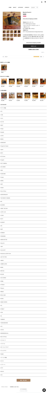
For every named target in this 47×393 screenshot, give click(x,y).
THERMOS (2, 319)
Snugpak (2, 159)
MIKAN (1, 267)
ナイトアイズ (2, 343)
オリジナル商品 (3, 107)
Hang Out (2, 243)
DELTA (1, 218)
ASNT (1, 184)
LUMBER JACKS (3, 263)
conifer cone (3, 211)
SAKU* (1, 125)
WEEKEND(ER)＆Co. (4, 333)
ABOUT (14, 7)
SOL (1, 305)
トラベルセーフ (3, 340)
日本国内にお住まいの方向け (33, 49)
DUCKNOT (2, 222)
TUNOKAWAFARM (4, 322)
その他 (1, 114)
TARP (1, 246)
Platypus (2, 288)
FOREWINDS (3, 236)
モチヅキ (2, 360)
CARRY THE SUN (3, 208)
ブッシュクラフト (3, 350)
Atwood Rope (3, 191)
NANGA (1, 139)
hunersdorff (2, 250)
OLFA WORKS (3, 277)
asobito (2, 135)
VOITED (2, 329)
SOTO (1, 367)
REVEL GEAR (3, 295)
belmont (2, 371)
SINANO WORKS (3, 302)
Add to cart (33, 46)
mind (1, 374)
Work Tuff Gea (3, 336)
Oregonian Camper (4, 146)
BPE (1, 201)
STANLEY (2, 308)
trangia (1, 128)
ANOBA (1, 180)
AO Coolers (2, 156)
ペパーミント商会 (3, 357)
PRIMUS (2, 291)
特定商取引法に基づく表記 (14, 386)
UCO (1, 326)
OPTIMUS (2, 284)
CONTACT (27, 7)
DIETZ (1, 152)
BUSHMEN (2, 204)
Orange (2, 177)
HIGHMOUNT (3, 142)
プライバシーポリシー (4, 386)
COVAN (1, 215)
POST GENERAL (3, 163)
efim (1, 225)
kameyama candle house (5, 253)
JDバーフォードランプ (4, 347)
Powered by (22, 390)
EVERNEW (2, 232)
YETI (1, 111)
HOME (10, 7)
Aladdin (2, 187)
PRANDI (2, 354)
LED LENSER (3, 166)
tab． (1, 315)
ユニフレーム (2, 364)
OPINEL (1, 281)
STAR (1, 312)
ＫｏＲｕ (1, 118)
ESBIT (1, 229)
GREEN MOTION (3, 239)
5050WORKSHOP (4, 194)
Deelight (2, 132)
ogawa (1, 149)
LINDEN (1, 260)
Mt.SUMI (2, 274)
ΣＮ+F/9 (2, 121)
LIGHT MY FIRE (3, 256)
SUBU (1, 170)
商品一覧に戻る (23, 380)
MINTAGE (2, 270)
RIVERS (1, 298)
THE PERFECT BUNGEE (5, 198)
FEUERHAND (3, 173)
